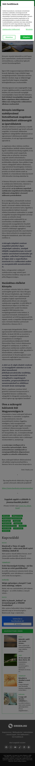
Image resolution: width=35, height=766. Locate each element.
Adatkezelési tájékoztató (11, 29)
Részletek (29, 29)
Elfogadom (26, 37)
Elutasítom (9, 37)
